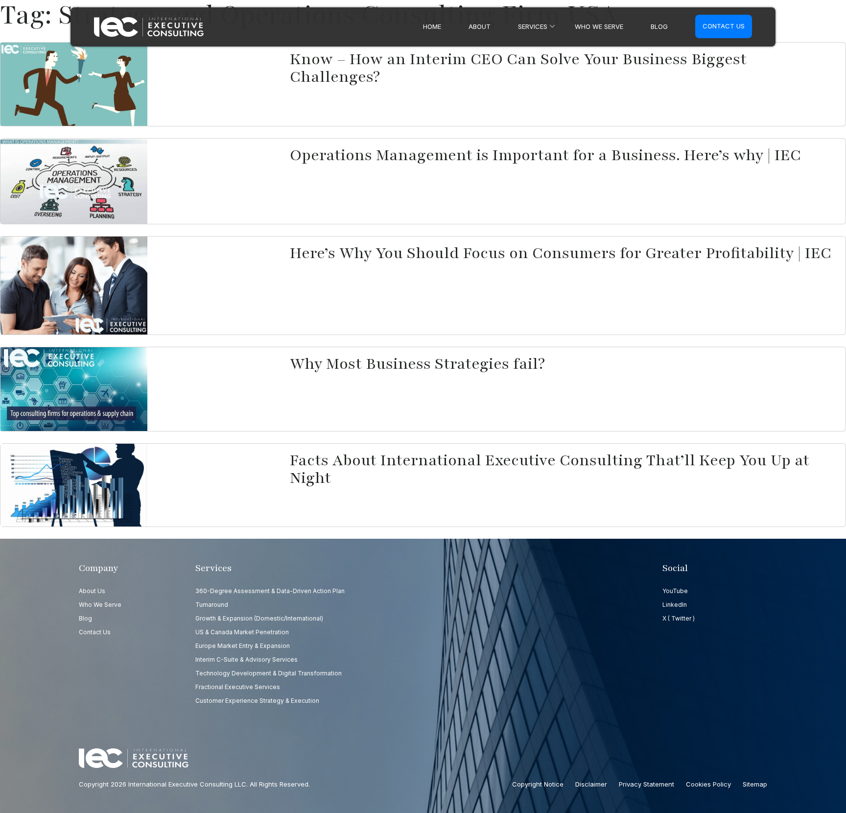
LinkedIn (674, 604)
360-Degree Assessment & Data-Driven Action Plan (270, 591)
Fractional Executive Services (237, 687)
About (480, 26)
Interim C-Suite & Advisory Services (246, 659)
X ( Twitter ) (678, 618)
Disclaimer (591, 784)
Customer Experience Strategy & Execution (257, 700)
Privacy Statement (646, 784)
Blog (659, 26)
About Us (92, 591)
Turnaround (211, 604)
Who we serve (599, 26)
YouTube (675, 591)
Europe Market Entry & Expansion (242, 645)
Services (532, 26)
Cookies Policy (708, 784)
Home (432, 26)
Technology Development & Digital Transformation (268, 673)
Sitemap (755, 784)
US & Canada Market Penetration (242, 632)
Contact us (724, 26)
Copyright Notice (538, 784)
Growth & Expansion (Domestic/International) (259, 618)
